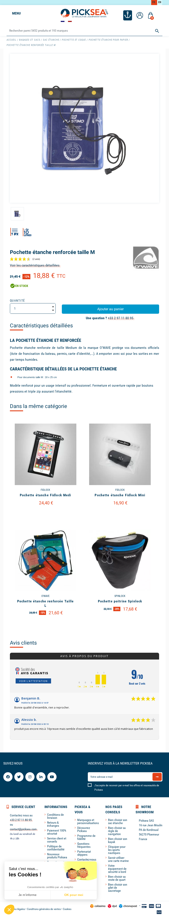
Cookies (67, 909)
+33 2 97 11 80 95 (120, 318)
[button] (9, 909)
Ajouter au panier (110, 309)
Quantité (17, 300)
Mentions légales (16, 909)
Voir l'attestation (33, 681)
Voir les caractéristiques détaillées (34, 265)
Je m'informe (27, 895)
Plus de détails (45, 514)
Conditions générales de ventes (44, 909)
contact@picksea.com (23, 829)
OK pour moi (73, 895)
